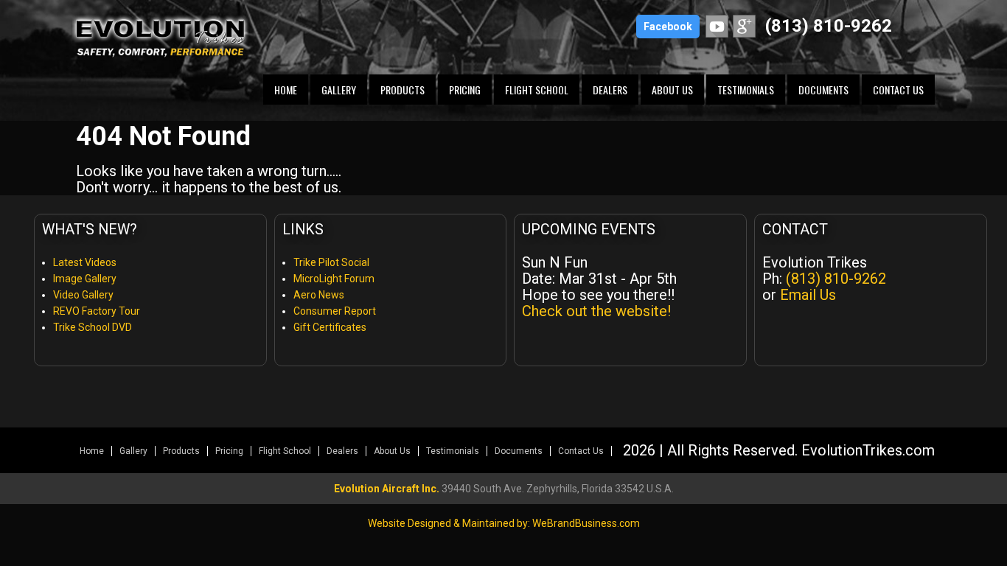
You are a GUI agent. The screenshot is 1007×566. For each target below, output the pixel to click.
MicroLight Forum (333, 278)
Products (402, 89)
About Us (672, 89)
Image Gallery (84, 278)
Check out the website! (596, 311)
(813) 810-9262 (828, 25)
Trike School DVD (92, 327)
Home (285, 89)
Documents (823, 89)
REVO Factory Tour (96, 311)
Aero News (318, 295)
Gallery (338, 89)
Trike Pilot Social (331, 262)
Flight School (536, 89)
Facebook (668, 26)
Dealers (610, 89)
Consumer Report (334, 311)
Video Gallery (83, 295)
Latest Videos (84, 262)
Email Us (808, 295)
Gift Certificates (329, 327)
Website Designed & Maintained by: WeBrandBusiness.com (504, 523)
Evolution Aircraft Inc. (386, 489)
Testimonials (745, 89)
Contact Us (898, 89)
